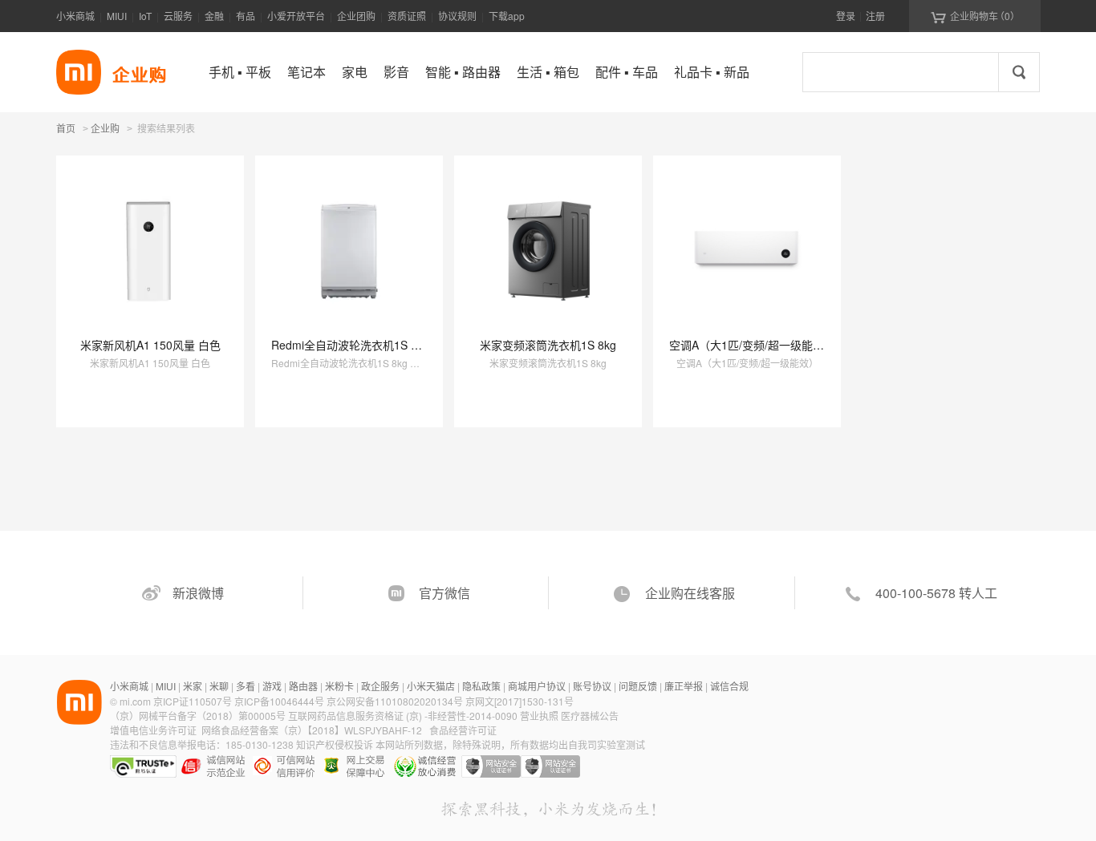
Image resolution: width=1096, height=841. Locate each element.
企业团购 (356, 15)
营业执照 (539, 715)
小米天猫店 (431, 686)
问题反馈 (638, 686)
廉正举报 (683, 686)
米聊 (219, 686)
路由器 (303, 686)
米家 (192, 686)
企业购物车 (975, 16)
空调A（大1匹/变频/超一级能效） (752, 345)
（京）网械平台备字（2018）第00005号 (199, 715)
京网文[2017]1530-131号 (519, 701)
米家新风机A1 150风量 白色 (150, 345)
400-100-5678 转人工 (936, 593)
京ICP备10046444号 (279, 701)
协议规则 (457, 15)
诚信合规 (729, 686)
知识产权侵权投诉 (334, 744)
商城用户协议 (537, 686)
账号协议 (592, 686)
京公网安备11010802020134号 (396, 701)
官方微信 (444, 593)
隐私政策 (481, 686)
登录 (845, 15)
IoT (145, 15)
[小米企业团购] (78, 72)
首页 (65, 128)
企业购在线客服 (690, 593)
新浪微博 (198, 593)
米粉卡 (339, 686)
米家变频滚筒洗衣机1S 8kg (548, 345)
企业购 (105, 129)
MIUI (117, 15)
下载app (507, 15)
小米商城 (75, 15)
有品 (245, 15)
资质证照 (407, 15)
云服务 (178, 15)
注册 (875, 15)
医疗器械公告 (590, 715)
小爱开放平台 (296, 15)
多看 (245, 686)
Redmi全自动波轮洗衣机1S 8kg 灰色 (363, 345)
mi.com (135, 701)
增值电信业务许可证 (153, 730)
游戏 (272, 686)
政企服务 (380, 686)
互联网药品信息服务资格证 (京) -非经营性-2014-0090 (404, 715)
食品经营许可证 (463, 730)
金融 (214, 15)
